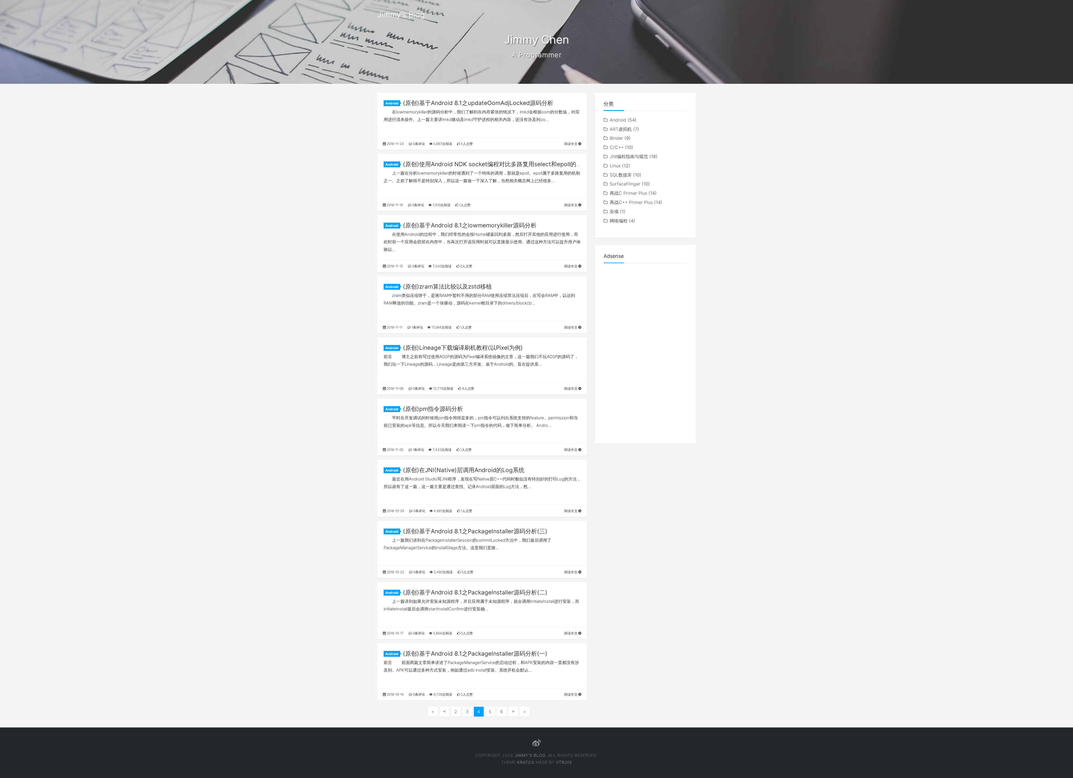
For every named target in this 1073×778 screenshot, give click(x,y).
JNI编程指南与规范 (629, 156)
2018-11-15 (394, 266)
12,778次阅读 (442, 388)
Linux (615, 165)
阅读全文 (571, 144)
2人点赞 (466, 694)
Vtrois (564, 762)
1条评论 (417, 327)
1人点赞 (464, 205)
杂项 (614, 211)
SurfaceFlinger (625, 184)
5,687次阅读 (442, 144)
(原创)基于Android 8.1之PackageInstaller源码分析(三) (475, 531)
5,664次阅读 (442, 633)
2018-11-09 (394, 388)
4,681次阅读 (442, 511)
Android (391, 103)
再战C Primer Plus (628, 193)
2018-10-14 (395, 694)
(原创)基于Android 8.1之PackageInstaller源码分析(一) (475, 653)
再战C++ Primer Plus (631, 202)
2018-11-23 (395, 144)
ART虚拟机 (621, 129)
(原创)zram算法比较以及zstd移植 (447, 286)
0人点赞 (465, 266)
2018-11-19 (394, 205)
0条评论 (418, 144)
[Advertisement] (645, 351)
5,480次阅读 (443, 572)
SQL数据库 (621, 175)
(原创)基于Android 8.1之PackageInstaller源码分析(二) (475, 592)
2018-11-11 (394, 327)
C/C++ (617, 147)
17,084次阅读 (441, 327)
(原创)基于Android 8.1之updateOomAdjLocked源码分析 (478, 102)
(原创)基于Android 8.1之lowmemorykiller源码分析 (469, 225)
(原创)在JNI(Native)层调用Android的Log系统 (463, 470)
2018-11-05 (394, 450)
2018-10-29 (395, 511)
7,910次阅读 (441, 205)
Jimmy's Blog (401, 14)
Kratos (525, 762)
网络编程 (619, 220)
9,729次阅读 (442, 694)
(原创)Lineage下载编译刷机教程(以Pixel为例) (463, 347)
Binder (616, 138)
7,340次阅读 (442, 266)
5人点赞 (466, 144)
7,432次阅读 (442, 450)
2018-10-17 (394, 633)
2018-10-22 (395, 572)
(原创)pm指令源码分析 (433, 408)
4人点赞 (467, 388)
